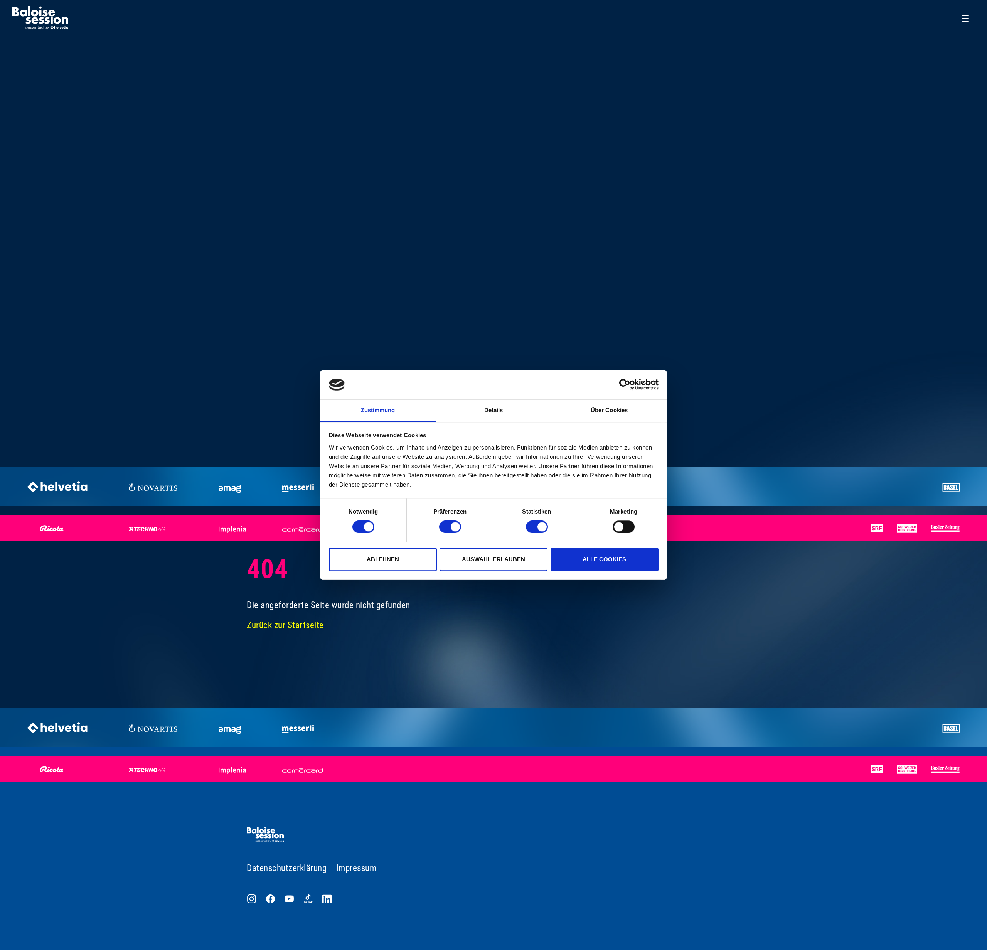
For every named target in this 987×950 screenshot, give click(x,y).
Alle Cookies (604, 559)
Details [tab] (493, 410)
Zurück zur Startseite (285, 625)
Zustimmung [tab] (378, 410)
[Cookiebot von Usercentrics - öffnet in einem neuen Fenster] (625, 385)
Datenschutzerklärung (287, 868)
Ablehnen (383, 559)
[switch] (450, 526)
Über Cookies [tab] (609, 410)
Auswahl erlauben (493, 559)
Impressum (356, 868)
